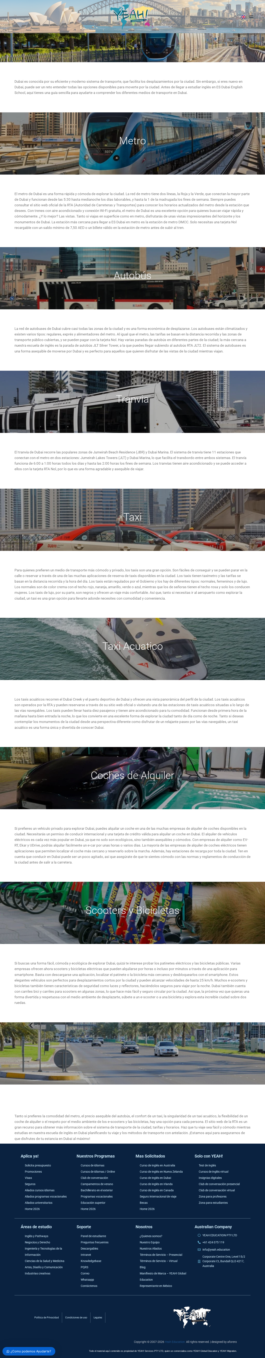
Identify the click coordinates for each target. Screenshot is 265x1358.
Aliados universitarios (38, 1202)
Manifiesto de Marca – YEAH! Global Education (163, 1276)
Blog (143, 1267)
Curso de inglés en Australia (157, 1165)
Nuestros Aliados (151, 1248)
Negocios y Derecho (37, 1242)
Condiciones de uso (76, 1317)
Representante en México (156, 1286)
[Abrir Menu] (251, 16)
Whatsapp (87, 1279)
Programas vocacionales (97, 1196)
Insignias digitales (210, 1177)
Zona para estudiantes (213, 1202)
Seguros (30, 1184)
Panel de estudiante (93, 1236)
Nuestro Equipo (150, 1242)
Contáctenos (89, 1286)
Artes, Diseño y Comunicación (44, 1267)
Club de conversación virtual (217, 1190)
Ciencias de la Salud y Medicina (44, 1261)
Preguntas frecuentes (94, 1242)
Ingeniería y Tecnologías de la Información (43, 1251)
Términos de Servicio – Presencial (161, 1254)
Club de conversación (94, 1177)
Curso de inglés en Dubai (155, 1177)
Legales (98, 1317)
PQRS (84, 1267)
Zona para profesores (212, 1196)
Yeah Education (175, 1341)
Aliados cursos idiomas (39, 1190)
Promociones (33, 1171)
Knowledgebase (91, 1261)
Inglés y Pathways (36, 1236)
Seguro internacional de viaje (158, 1196)
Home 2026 (32, 1209)
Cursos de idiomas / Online (98, 1171)
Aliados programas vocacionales (46, 1196)
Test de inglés (207, 1165)
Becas (144, 1202)
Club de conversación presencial (219, 1184)
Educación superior (93, 1202)
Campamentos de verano (97, 1184)
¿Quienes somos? (151, 1236)
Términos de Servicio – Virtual (158, 1261)
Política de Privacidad (46, 1317)
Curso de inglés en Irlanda (156, 1184)
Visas (28, 1177)
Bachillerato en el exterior (97, 1190)
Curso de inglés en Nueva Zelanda (161, 1171)
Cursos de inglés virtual (213, 1171)
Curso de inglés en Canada (157, 1190)
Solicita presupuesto (38, 1165)
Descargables (89, 1248)
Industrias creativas (37, 1273)
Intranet (86, 1254)
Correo (85, 1273)
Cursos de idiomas (92, 1165)
